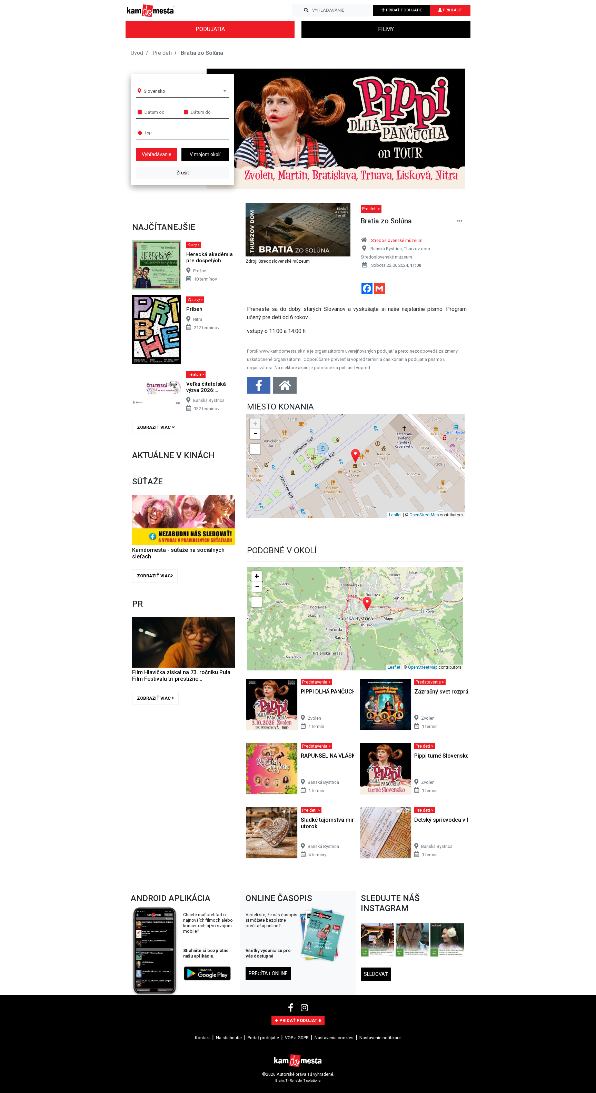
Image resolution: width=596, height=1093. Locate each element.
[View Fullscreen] (255, 449)
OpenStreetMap (424, 515)
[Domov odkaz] (285, 387)
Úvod (137, 53)
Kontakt (202, 1037)
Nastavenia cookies (334, 1037)
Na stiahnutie (229, 1037)
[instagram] (304, 1008)
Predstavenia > (316, 681)
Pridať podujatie (263, 1037)
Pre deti (162, 53)
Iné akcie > (196, 374)
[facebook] (291, 1008)
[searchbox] (171, 132)
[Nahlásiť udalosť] (459, 221)
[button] (446, 129)
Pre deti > (371, 208)
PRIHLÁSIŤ (452, 10)
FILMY (386, 29)
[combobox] (185, 91)
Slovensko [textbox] (154, 91)
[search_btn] (306, 10)
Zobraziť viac (154, 427)
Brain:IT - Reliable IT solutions (298, 1080)
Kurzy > (194, 245)
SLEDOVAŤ (376, 974)
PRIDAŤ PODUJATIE (403, 10)
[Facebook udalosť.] (259, 387)
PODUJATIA (210, 29)
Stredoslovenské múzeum (397, 240)
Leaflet (395, 515)
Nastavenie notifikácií (380, 1037)
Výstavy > (195, 300)
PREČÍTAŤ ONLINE (268, 973)
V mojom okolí (205, 154)
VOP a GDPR (297, 1037)
